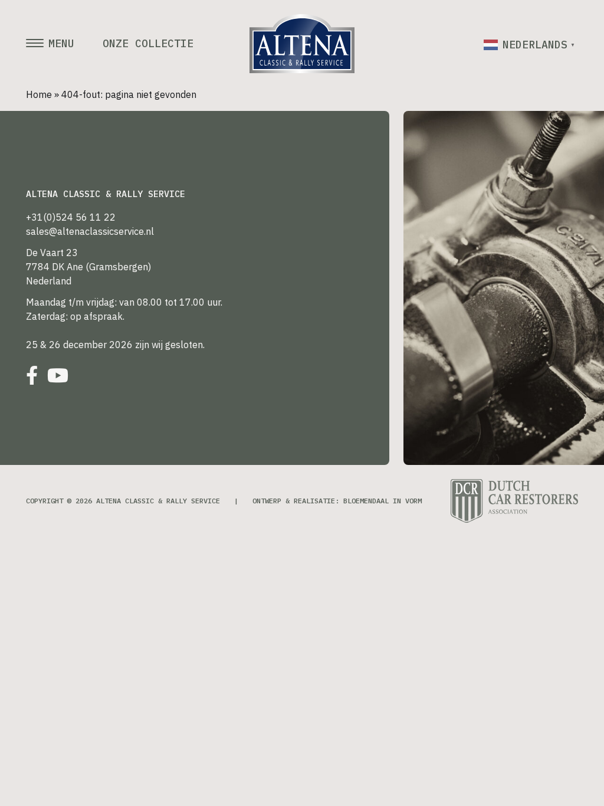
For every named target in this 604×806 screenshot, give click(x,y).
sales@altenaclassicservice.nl (90, 231)
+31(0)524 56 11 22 (71, 217)
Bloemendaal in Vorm (382, 500)
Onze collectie (148, 43)
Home (39, 94)
